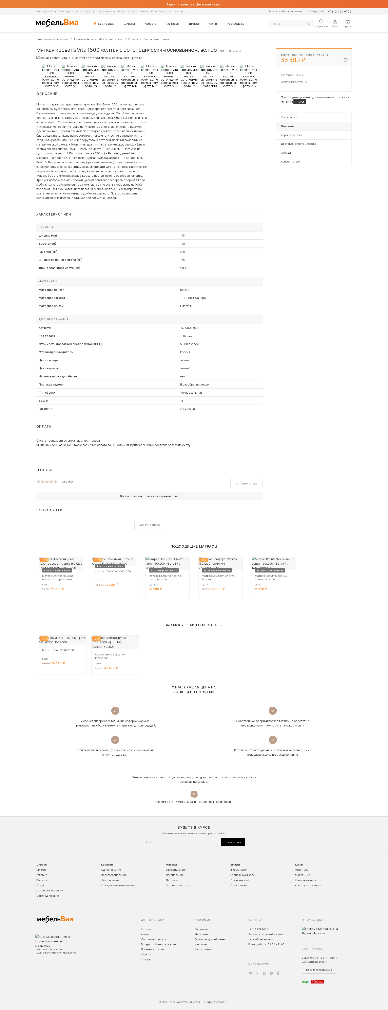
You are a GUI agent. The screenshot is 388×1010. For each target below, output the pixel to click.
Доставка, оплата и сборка (298, 143)
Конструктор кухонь (308, 885)
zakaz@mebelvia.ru (260, 939)
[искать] (309, 23)
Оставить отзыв (246, 483)
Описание (287, 126)
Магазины (201, 934)
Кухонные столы (305, 880)
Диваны (129, 23)
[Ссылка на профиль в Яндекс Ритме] (278, 973)
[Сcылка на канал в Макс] (264, 973)
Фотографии (289, 117)
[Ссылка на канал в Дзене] (271, 973)
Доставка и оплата (104, 11)
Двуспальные (110, 880)
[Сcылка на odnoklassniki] (257, 973)
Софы (40, 885)
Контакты (180, 11)
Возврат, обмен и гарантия (158, 944)
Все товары (106, 23)
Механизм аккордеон (50, 890)
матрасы (287, 102)
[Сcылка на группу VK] (250, 973)
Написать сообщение (319, 970)
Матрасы (173, 23)
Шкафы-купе (238, 869)
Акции (144, 11)
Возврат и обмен (127, 11)
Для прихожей (239, 880)
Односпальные (111, 869)
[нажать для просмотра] (50, 71)
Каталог (146, 929)
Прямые (41, 869)
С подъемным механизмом (118, 885)
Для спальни (238, 885)
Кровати (151, 23)
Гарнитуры (302, 869)
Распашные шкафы (242, 875)
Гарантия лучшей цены (210, 939)
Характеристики (291, 135)
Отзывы (286, 152)
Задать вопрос (149, 525)
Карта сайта (203, 949)
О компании (83, 11)
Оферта (146, 954)
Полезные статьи (161, 11)
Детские (171, 880)
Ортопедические (47, 895)
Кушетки (41, 880)
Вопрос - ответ (290, 161)
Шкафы (194, 23)
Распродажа (235, 23)
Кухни (213, 23)
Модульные (302, 875)
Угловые (41, 875)
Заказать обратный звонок (285, 11)
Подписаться (233, 842)
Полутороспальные (114, 875)
